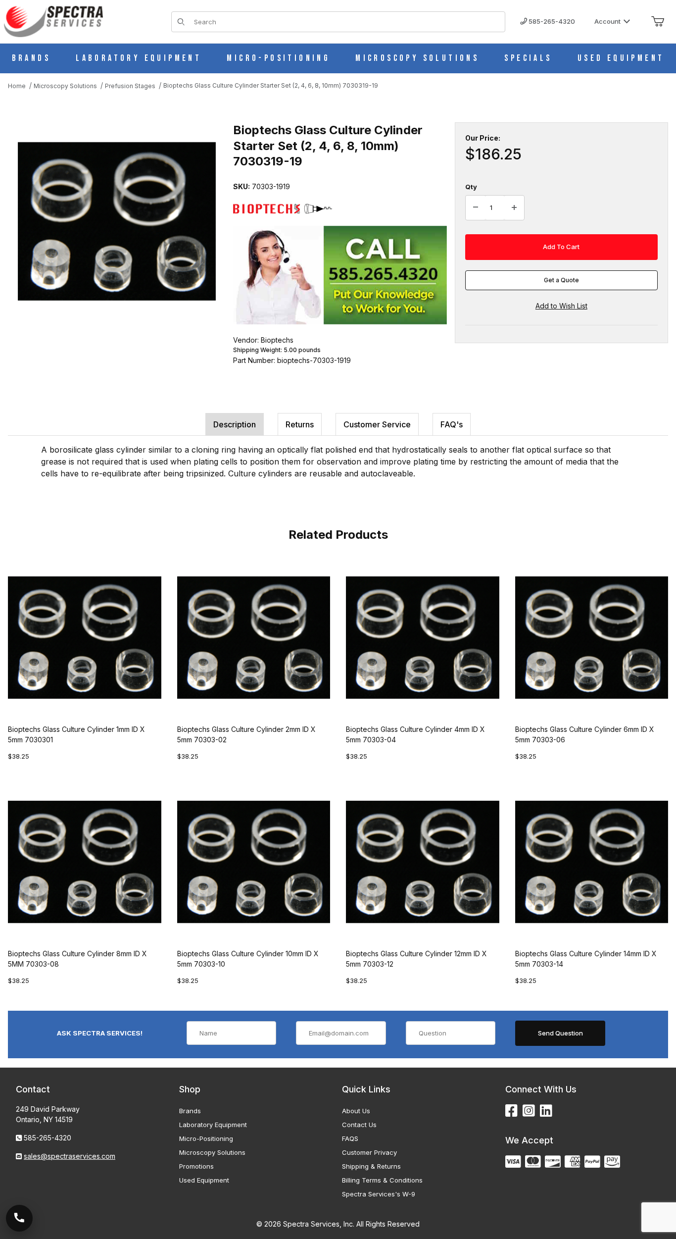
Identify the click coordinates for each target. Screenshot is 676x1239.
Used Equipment (204, 1180)
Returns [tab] (300, 424)
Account (607, 21)
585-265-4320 (551, 21)
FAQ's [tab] (451, 424)
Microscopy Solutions (212, 1152)
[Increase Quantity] (514, 208)
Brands (190, 1111)
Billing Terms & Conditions (382, 1180)
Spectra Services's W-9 (378, 1194)
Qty (471, 187)
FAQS (350, 1138)
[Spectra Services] (53, 20)
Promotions (196, 1166)
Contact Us (359, 1125)
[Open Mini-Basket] (657, 21)
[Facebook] (511, 1111)
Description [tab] (234, 424)
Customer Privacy (369, 1152)
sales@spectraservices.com (69, 1156)
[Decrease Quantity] (475, 208)
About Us (356, 1111)
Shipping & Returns (371, 1166)
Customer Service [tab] (377, 424)
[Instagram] (529, 1111)
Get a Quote (561, 280)
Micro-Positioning (206, 1138)
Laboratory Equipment (213, 1125)
